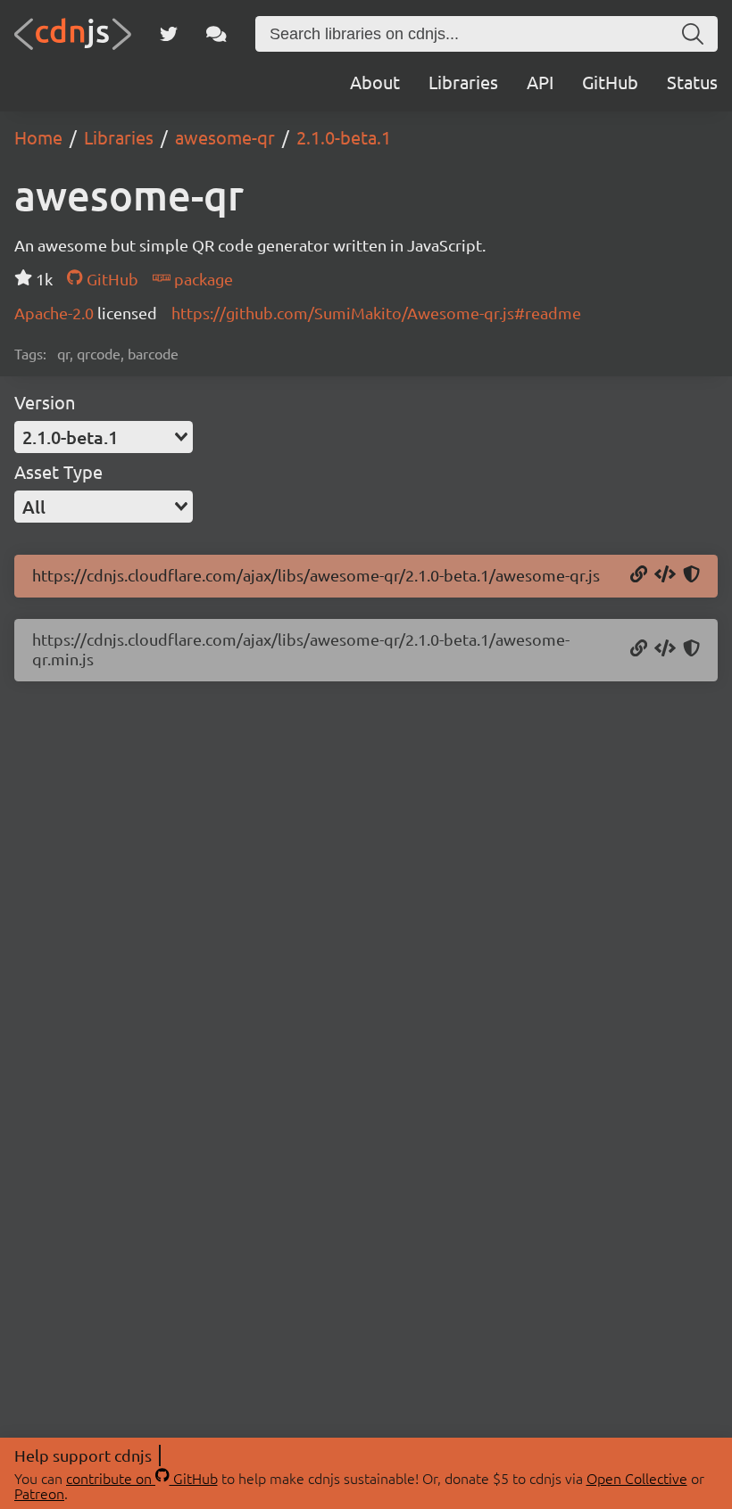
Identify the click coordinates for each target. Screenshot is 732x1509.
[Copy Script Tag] (665, 575)
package (202, 278)
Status (692, 81)
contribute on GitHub (142, 1478)
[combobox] (103, 437)
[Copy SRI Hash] (691, 575)
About (375, 81)
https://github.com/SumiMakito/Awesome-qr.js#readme (376, 312)
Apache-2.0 (55, 312)
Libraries (463, 81)
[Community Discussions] (216, 34)
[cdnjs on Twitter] (169, 34)
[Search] (692, 34)
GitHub (610, 81)
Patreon (39, 1493)
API (540, 81)
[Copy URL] (638, 575)
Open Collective (636, 1478)
